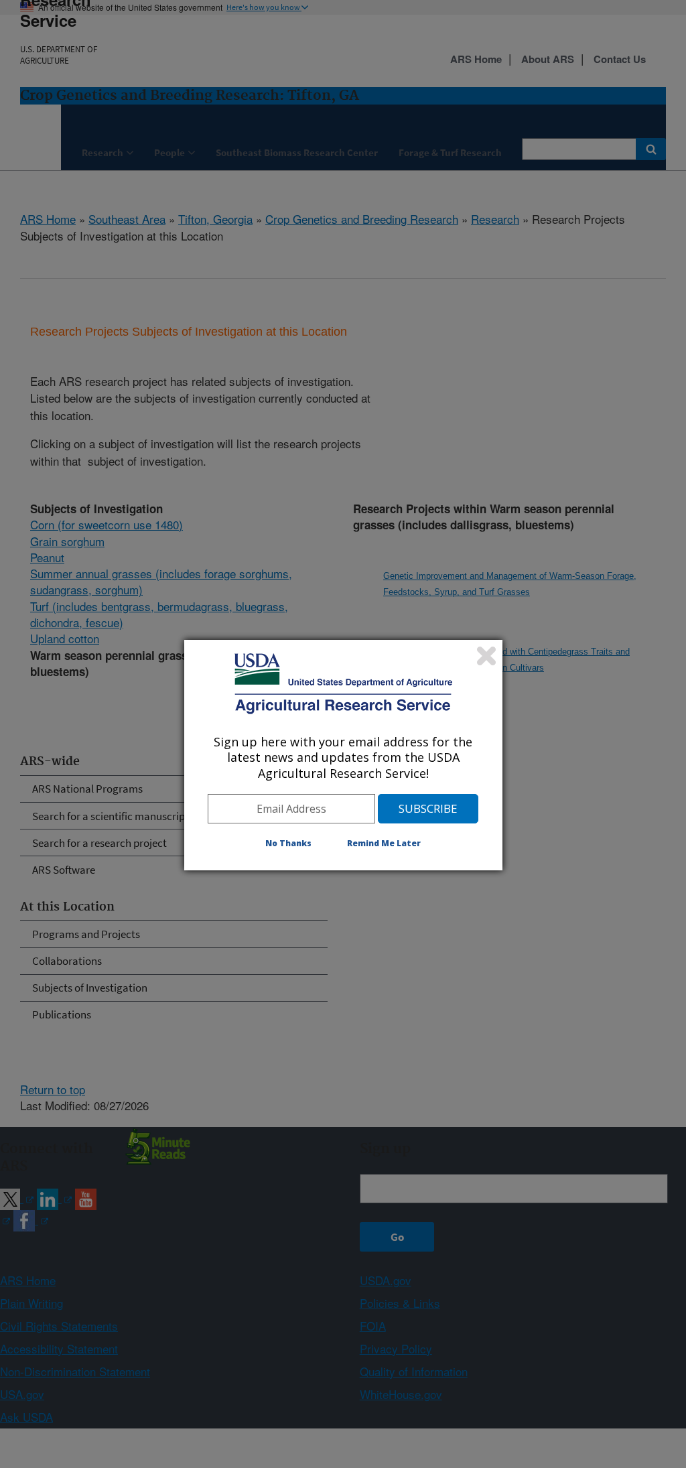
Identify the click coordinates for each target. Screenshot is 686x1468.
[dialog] (343, 755)
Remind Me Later (384, 843)
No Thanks (288, 843)
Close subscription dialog (486, 656)
